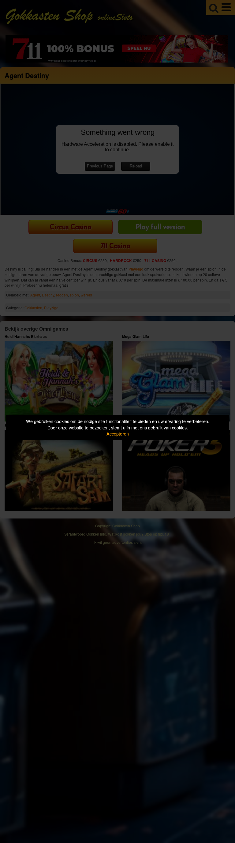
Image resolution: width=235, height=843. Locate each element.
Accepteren (117, 433)
